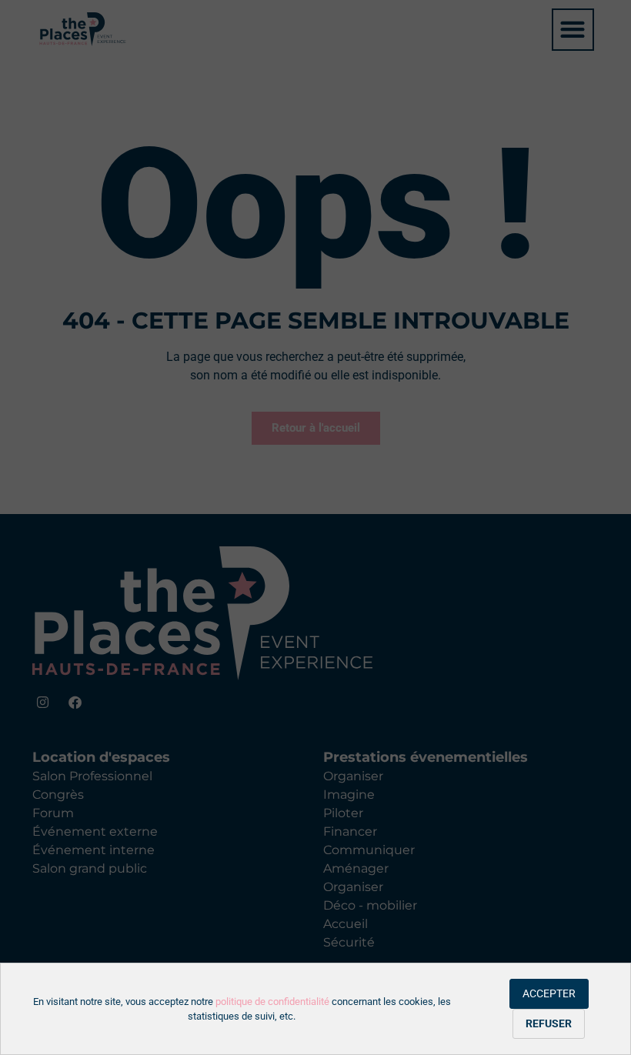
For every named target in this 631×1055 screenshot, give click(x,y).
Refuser (549, 1023)
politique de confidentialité (272, 1001)
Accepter (549, 993)
